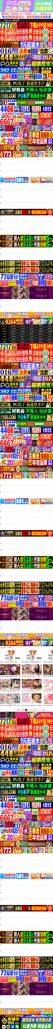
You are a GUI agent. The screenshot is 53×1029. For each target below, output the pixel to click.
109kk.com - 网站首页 (11, 20)
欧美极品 (50, 326)
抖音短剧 (14, 336)
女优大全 (50, 336)
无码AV (4, 336)
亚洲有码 (41, 326)
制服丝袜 (50, 328)
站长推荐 (4, 331)
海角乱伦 (32, 339)
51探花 (31, 336)
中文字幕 (23, 328)
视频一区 (4, 326)
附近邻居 (14, 331)
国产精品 (14, 326)
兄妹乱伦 (23, 341)
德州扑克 (32, 334)
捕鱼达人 (14, 334)
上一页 (22, 710)
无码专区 (4, 339)
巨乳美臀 (32, 328)
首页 (18, 710)
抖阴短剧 (50, 341)
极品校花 (41, 341)
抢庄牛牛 (23, 334)
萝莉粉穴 (50, 339)
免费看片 (14, 339)
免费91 (22, 339)
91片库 (40, 336)
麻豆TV (22, 336)
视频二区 (4, 328)
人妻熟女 (41, 328)
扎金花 (49, 334)
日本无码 (32, 326)
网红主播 (23, 326)
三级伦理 (14, 328)
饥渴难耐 (23, 331)
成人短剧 (32, 341)
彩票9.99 (41, 334)
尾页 (44, 710)
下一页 (35, 710)
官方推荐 (4, 334)
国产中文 (14, 341)
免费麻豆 (41, 339)
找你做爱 (32, 331)
